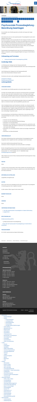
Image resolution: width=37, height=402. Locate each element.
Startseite (3, 240)
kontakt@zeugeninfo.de (6, 152)
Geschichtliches (7, 339)
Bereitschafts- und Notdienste (10, 335)
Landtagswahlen (9, 321)
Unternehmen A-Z (7, 390)
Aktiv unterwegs (7, 367)
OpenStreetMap (6, 261)
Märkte (5, 357)
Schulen (5, 344)
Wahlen (5, 318)
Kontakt (22, 310)
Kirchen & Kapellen (8, 355)
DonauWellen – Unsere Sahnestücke (11, 370)
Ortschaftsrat (7, 332)
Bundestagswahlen (10, 322)
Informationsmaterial (8, 373)
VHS (5, 360)
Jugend (5, 354)
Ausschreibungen (7, 393)
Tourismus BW (7, 376)
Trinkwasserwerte (8, 334)
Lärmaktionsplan (7, 381)
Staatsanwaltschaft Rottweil (7, 80)
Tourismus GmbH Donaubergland (11, 374)
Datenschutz (31, 310)
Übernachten (6, 363)
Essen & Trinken (7, 364)
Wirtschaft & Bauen (6, 377)
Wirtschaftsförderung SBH (9, 396)
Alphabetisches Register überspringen (9, 17)
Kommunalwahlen (10, 319)
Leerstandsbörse (7, 380)
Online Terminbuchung (9, 341)
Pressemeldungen (8, 316)
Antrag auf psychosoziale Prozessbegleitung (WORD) (16, 59)
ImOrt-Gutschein (7, 394)
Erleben (3, 361)
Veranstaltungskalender (9, 351)
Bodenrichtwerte (7, 391)
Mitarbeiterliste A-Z (8, 328)
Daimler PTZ (6, 389)
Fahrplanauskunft (7, 263)
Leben (3, 342)
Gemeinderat (6, 331)
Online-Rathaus (16, 240)
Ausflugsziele (7, 371)
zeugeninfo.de (6, 212)
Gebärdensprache (7, 400)
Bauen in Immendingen (9, 386)
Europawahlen (9, 323)
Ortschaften (6, 338)
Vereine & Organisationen (9, 349)
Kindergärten (6, 345)
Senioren (6, 352)
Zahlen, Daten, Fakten (8, 378)
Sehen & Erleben (7, 365)
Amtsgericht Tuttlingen (6, 78)
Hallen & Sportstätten (8, 348)
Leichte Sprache (7, 399)
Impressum (26, 310)
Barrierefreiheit (31, 311)
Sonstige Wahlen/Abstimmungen (13, 325)
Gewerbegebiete (7, 387)
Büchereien (6, 358)
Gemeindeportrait (7, 336)
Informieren (9, 240)
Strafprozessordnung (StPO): (7, 219)
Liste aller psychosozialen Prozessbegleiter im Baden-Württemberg (17, 210)
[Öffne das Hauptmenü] (35, 3)
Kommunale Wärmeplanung (10, 384)
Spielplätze (6, 347)
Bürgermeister (7, 329)
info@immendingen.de (7, 255)
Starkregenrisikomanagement (10, 383)
